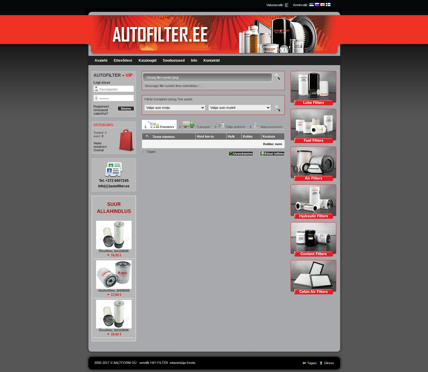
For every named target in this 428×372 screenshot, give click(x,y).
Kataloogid (147, 60)
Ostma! (98, 150)
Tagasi (150, 151)
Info (194, 60)
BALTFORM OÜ (125, 362)
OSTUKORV (103, 125)
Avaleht (101, 60)
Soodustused (174, 60)
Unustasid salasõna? (100, 111)
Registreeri (101, 106)
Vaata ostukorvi (100, 144)
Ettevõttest (123, 60)
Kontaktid (212, 60)
